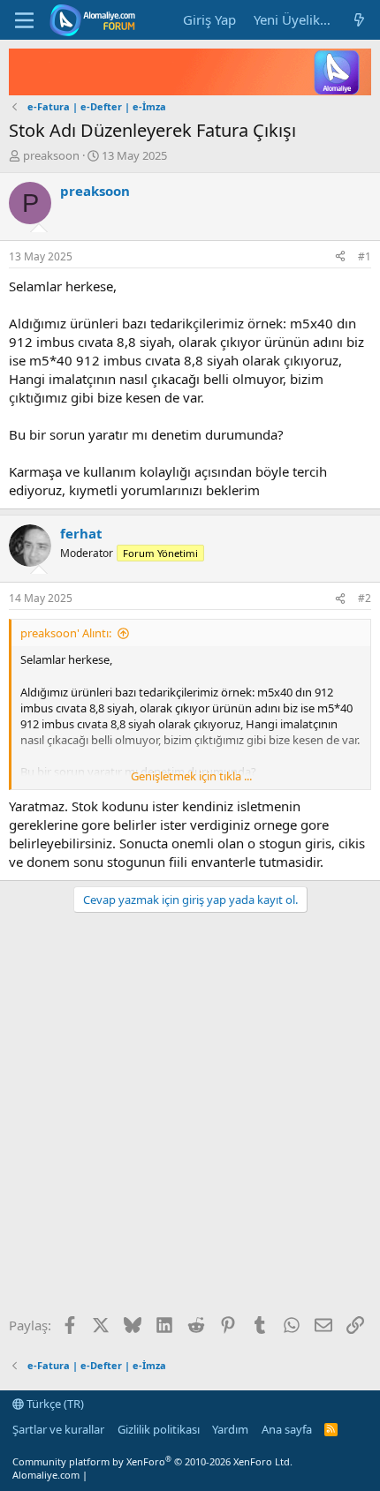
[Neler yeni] (359, 20)
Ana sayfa (287, 1429)
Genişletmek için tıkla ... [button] (191, 776)
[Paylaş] (340, 257)
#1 (364, 256)
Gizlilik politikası (159, 1429)
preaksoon (51, 155)
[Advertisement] (190, 1120)
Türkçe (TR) (54, 1404)
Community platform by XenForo (152, 1461)
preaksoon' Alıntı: (65, 633)
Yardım (230, 1429)
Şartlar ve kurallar (58, 1429)
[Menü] (24, 20)
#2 (364, 598)
